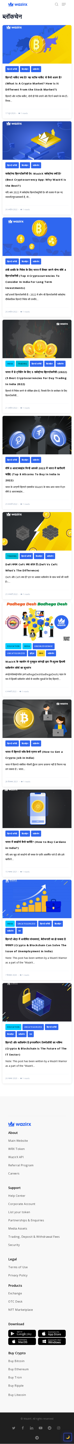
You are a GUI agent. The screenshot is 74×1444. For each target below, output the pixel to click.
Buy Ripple (16, 1386)
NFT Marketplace (20, 1310)
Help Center (17, 1196)
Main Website (18, 1141)
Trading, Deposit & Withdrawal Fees (34, 1237)
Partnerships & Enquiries (26, 1220)
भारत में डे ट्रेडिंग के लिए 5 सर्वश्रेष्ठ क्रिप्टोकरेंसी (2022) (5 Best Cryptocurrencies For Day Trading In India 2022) (36, 378)
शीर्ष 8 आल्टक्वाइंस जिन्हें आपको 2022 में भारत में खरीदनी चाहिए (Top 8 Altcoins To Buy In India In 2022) (35, 474)
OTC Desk (15, 1301)
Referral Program (20, 1165)
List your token (19, 1212)
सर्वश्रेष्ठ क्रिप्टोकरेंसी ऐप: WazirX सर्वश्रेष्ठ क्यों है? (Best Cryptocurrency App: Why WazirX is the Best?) (35, 179)
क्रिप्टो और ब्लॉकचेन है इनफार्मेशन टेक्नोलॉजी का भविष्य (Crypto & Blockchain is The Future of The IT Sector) (36, 1048)
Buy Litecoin (17, 1395)
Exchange (15, 1293)
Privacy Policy (17, 1275)
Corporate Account (21, 1204)
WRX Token (16, 1149)
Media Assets (17, 1228)
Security (14, 1245)
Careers (14, 1173)
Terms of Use (18, 1267)
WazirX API (16, 1157)
